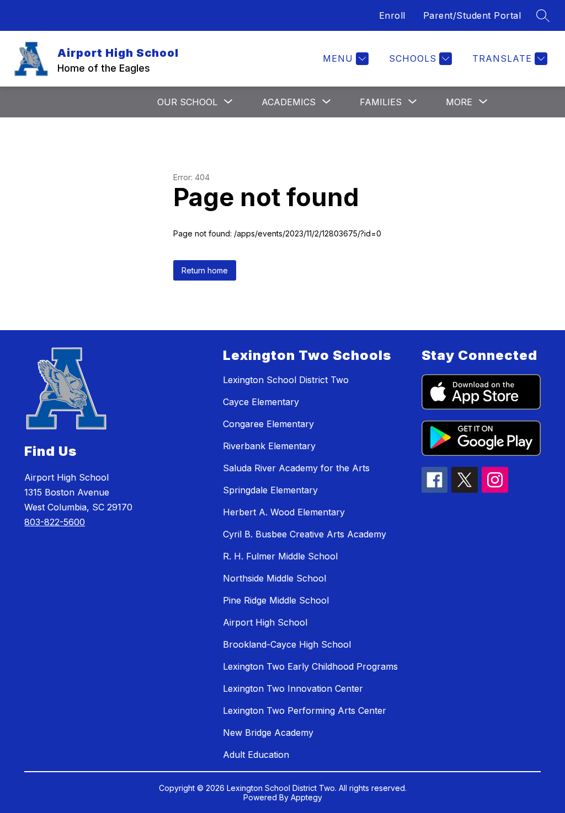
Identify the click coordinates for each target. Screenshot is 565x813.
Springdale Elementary (270, 490)
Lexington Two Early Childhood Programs (310, 666)
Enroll (392, 15)
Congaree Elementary (268, 423)
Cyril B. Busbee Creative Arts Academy (304, 534)
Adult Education (256, 754)
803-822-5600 (54, 521)
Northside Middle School (274, 578)
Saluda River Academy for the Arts (296, 467)
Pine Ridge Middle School (276, 600)
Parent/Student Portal (472, 15)
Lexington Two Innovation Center (293, 688)
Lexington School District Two (286, 379)
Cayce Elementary (261, 401)
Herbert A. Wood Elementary (284, 512)
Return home (205, 270)
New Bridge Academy (268, 732)
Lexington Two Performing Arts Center (304, 710)
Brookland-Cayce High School (287, 644)
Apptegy (306, 797)
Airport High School (265, 622)
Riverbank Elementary (269, 445)
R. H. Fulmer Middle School (280, 556)
